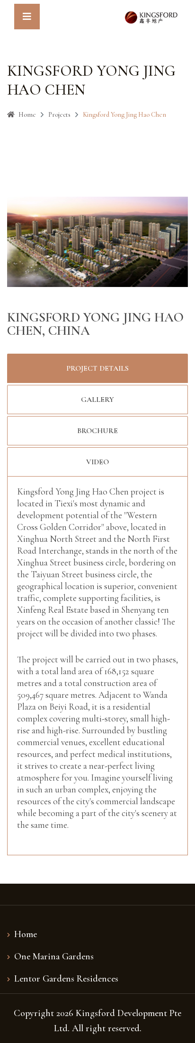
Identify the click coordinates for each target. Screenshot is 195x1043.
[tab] (97, 368)
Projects (59, 115)
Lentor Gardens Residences (66, 978)
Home (27, 115)
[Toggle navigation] (27, 16)
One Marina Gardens (54, 956)
